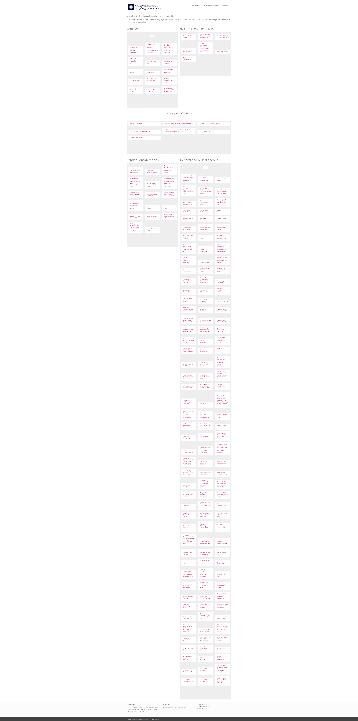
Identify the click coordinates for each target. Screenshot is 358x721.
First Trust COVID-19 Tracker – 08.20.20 (188, 50)
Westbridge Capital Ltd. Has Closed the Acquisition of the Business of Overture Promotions (222, 361)
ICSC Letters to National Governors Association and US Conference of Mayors (222, 628)
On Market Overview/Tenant (204, 310)
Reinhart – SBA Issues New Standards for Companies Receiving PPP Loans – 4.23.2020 (152, 48)
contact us (166, 704)
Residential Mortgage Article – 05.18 (222, 574)
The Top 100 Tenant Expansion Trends (188, 203)
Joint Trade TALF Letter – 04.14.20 (204, 630)
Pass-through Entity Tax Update (222, 281)
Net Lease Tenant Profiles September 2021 (205, 270)
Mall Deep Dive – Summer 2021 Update (221, 270)
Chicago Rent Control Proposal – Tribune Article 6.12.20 (222, 526)
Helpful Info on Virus (222, 51)
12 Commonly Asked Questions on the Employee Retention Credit (135, 50)
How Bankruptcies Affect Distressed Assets (222, 639)
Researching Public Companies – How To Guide (205, 606)
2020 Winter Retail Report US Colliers (205, 404)
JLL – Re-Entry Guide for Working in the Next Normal (222, 606)
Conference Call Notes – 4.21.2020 (222, 617)
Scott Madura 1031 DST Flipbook (205, 291)
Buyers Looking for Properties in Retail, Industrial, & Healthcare (188, 178)
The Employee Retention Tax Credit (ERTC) (188, 340)
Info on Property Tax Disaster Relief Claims (222, 585)
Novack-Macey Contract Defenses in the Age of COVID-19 (205, 616)
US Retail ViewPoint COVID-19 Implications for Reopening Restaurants (205, 573)
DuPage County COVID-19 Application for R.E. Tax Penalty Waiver (188, 574)
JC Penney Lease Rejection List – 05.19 (204, 562)
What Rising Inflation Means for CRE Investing (188, 237)
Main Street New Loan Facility (151, 207)
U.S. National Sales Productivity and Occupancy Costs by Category (205, 191)
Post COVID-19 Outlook (187, 36)
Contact (225, 6)
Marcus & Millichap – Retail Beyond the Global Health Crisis (205, 541)
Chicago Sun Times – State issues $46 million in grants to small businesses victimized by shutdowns (222, 448)
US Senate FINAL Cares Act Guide (151, 90)
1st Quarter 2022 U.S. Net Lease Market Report (204, 179)
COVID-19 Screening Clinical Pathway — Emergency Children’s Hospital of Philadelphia (188, 414)
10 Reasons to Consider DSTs (187, 291)
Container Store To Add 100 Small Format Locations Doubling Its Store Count (188, 248)
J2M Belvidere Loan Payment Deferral (135, 216)
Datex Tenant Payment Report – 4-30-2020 (188, 606)
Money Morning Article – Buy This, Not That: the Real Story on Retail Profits (168, 169)
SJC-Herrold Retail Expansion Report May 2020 (187, 552)
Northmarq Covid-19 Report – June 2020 (222, 505)
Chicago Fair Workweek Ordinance (203, 463)
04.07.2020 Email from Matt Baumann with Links (188, 657)
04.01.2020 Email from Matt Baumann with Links (205, 681)
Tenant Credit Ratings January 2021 (221, 386)
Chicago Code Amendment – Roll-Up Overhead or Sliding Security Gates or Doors (188, 461)
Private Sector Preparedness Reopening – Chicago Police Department (204, 526)
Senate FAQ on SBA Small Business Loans (152, 80)
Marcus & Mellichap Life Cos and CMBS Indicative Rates (135, 170)
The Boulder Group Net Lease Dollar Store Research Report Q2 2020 (222, 484)
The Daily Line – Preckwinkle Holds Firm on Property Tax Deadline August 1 (134, 227)
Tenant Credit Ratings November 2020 (205, 425)
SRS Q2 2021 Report (222, 301)
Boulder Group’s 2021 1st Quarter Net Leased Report (188, 350)
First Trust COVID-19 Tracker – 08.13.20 (222, 36)
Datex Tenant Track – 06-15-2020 (188, 506)
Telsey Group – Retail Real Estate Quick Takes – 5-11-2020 (205, 585)
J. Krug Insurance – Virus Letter (205, 658)
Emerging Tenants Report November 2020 (222, 416)
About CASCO (196, 6)
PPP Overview (150, 72)
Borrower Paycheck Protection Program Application (169, 71)
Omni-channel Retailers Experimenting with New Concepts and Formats (188, 190)
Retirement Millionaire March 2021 (222, 350)
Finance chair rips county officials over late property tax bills (222, 202)
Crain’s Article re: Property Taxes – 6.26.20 (187, 514)
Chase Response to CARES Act (152, 216)
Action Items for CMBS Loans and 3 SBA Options (169, 216)
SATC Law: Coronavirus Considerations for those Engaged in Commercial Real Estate (205, 47)
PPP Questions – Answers (168, 62)
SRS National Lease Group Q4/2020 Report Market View (205, 386)
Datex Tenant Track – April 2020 (188, 617)
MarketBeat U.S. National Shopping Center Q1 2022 (222, 191)
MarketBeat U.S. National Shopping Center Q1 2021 (188, 329)
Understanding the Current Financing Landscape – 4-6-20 (169, 194)
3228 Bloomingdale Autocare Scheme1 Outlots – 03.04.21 (205, 329)
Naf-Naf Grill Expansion (203, 341)
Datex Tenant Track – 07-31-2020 (205, 473)
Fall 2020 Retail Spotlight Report (187, 437)
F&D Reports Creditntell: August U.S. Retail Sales (205, 436)
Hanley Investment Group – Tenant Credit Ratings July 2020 (205, 504)
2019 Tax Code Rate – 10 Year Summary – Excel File (205, 514)
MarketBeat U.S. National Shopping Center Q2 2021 (188, 309)
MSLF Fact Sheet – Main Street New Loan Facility (134, 194)
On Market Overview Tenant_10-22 (203, 249)
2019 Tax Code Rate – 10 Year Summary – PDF (222, 514)
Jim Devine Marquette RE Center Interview (221, 329)
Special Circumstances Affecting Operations (187, 260)
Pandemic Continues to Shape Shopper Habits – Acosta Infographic (188, 319)
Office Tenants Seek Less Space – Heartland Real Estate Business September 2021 (222, 248)
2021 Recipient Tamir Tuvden (187, 228)
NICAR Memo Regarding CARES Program (168, 80)
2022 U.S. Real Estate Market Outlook (221, 227)
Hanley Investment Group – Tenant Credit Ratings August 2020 (205, 450)
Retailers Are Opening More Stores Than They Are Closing (204, 280)
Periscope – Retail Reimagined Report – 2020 (222, 463)
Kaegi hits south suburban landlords (222, 426)
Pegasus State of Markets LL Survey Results (188, 648)
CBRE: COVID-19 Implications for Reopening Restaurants (221, 596)
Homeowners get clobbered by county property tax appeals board (188, 402)
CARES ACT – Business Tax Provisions (133, 89)
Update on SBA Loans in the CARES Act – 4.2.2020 (169, 89)
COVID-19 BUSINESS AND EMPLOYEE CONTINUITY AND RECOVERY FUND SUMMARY (169, 48)
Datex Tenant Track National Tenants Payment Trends (205, 639)
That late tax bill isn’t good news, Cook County (205, 202)
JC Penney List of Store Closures (221, 562)
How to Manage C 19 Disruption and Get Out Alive (204, 648)
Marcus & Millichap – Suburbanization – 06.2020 (222, 494)
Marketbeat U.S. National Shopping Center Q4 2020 (188, 376)
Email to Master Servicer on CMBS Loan (151, 184)
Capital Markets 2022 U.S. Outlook (187, 211)
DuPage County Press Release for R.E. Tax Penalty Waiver (221, 552)
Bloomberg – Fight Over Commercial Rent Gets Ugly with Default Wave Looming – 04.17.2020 (169, 182)
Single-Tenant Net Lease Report (188, 270)
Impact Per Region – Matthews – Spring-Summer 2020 (205, 36)
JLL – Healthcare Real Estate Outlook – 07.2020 (188, 494)
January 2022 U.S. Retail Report (222, 211)
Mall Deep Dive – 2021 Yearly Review (205, 211)
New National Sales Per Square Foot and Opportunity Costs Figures (222, 260)
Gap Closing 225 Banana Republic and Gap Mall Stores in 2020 (222, 435)
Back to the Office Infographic (204, 300)
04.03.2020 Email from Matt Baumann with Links (205, 670)
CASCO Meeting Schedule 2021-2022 (221, 290)
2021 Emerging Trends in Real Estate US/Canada (188, 425)
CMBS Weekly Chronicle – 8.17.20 (152, 171)
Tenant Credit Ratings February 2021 (204, 376)
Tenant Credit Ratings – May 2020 (205, 597)
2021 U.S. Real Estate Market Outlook (204, 364)
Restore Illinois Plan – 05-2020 (188, 597)
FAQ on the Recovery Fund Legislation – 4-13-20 (134, 61)
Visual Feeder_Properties (188, 451)
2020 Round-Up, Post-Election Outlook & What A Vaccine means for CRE (222, 375)
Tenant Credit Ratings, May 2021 (222, 321)
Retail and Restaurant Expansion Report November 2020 (204, 415)
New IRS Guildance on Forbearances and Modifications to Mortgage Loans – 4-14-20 (135, 205)
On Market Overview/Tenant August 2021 (187, 281)
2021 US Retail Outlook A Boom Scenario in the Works (221, 340)
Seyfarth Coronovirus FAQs (188, 58)
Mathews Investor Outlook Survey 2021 (187, 299)
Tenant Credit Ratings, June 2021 (222, 310)
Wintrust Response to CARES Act (152, 195)
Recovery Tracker (204, 262)
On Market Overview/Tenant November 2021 (221, 237)
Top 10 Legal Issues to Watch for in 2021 (188, 386)
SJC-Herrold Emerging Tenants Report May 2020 (205, 552)
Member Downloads (211, 6)
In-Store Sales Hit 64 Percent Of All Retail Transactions (205, 227)
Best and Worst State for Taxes (204, 350)
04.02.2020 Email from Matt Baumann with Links (188, 681)
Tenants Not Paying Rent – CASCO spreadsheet (188, 585)
